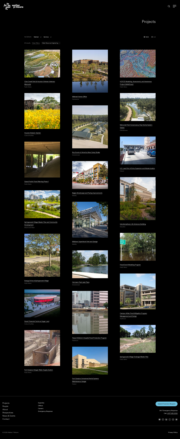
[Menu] (174, 6)
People (5, 406)
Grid (147, 37)
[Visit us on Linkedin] (166, 419)
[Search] (169, 6)
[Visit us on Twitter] (170, 419)
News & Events (8, 416)
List (154, 37)
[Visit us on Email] (176, 419)
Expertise (41, 403)
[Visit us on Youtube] (159, 419)
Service (46, 37)
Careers (40, 408)
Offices (40, 406)
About (5, 409)
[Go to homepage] (13, 6)
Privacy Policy (173, 432)
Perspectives (7, 412)
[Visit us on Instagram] (173, 419)
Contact (5, 419)
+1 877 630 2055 (172, 413)
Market (36, 37)
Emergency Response (45, 411)
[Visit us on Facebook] (163, 419)
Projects (5, 403)
